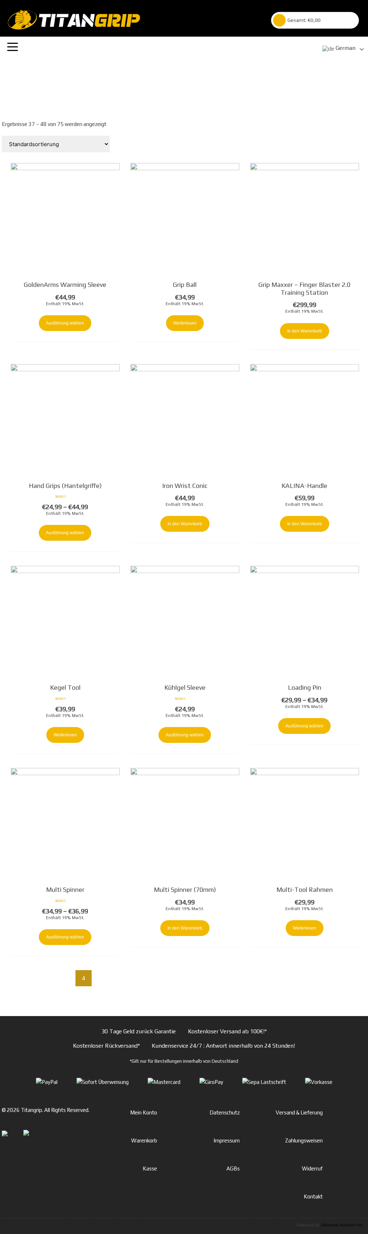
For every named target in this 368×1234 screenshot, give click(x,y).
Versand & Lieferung (299, 1112)
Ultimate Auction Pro (342, 1225)
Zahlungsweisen (304, 1140)
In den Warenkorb (304, 331)
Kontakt (313, 1196)
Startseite (162, 87)
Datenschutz (225, 1112)
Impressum (226, 1140)
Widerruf (312, 1168)
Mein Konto (143, 1112)
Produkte (188, 87)
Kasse (150, 1168)
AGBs (233, 1168)
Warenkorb (144, 1140)
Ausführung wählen (65, 323)
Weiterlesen (185, 323)
